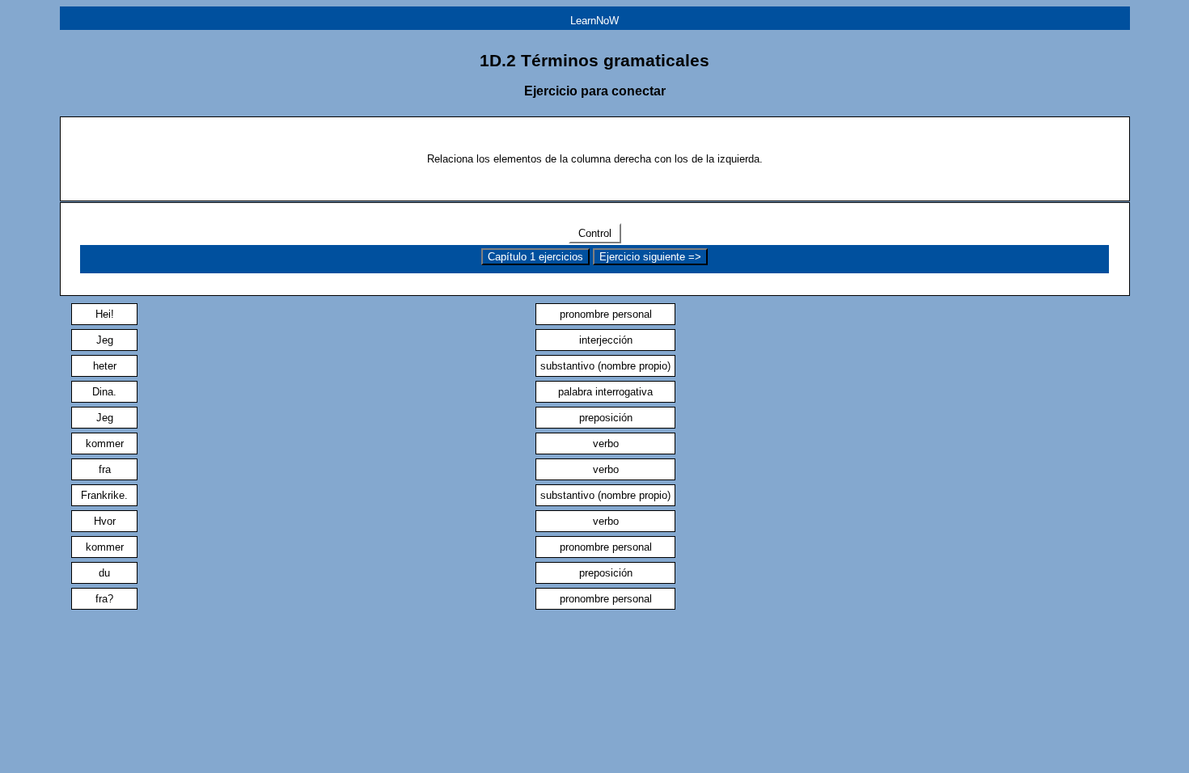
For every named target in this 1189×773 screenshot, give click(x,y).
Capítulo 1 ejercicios (535, 257)
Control (595, 233)
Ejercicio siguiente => (650, 257)
